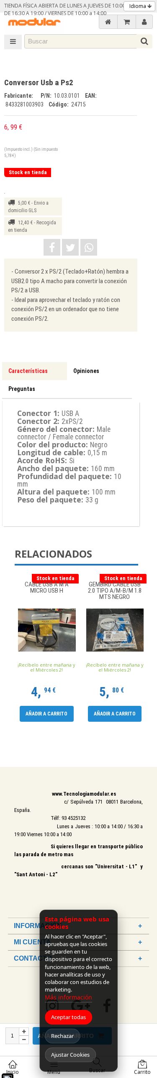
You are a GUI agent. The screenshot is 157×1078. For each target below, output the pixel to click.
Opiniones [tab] (86, 371)
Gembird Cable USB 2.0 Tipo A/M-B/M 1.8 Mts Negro (115, 590)
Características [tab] (28, 371)
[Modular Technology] (34, 23)
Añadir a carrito (46, 714)
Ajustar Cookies (70, 1054)
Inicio (12, 1071)
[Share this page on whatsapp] (88, 247)
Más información (68, 997)
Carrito (142, 1071)
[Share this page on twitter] (70, 247)
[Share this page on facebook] (52, 247)
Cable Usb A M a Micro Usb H (47, 587)
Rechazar (62, 1036)
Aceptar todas (68, 1017)
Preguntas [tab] (21, 389)
